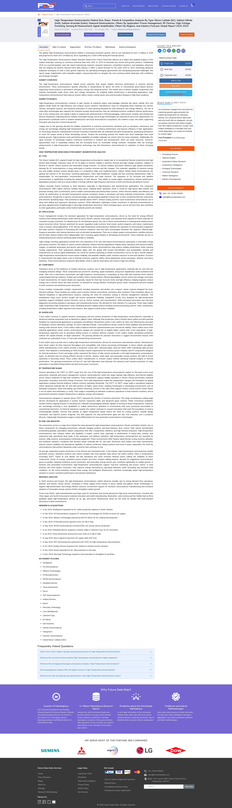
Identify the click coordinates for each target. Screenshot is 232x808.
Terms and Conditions (86, 781)
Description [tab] (44, 47)
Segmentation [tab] (75, 47)
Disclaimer (82, 777)
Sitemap (41, 788)
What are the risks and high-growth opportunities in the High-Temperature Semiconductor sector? (80, 676)
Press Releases (138, 6)
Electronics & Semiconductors (129, 29)
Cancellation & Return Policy (116, 787)
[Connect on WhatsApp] (174, 50)
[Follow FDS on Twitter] (49, 802)
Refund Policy (110, 783)
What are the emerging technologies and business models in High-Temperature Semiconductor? (79, 664)
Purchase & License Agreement (117, 790)
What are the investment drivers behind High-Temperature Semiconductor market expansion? (78, 658)
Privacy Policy (83, 784)
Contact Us (183, 6)
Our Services (83, 792)
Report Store (153, 6)
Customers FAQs (85, 773)
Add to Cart (176, 80)
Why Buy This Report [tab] (92, 47)
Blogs (40, 781)
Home (40, 773)
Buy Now (176, 86)
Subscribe (189, 786)
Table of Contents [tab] (59, 47)
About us (41, 784)
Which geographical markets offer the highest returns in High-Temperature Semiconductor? (77, 670)
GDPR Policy (83, 788)
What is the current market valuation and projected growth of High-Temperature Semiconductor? (80, 651)
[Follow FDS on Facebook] (44, 802)
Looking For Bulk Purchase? (175, 93)
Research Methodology (47, 792)
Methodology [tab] (110, 47)
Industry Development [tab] (127, 47)
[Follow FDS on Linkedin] (39, 802)
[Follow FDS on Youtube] (54, 802)
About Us (125, 6)
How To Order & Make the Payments (119, 779)
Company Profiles (169, 6)
